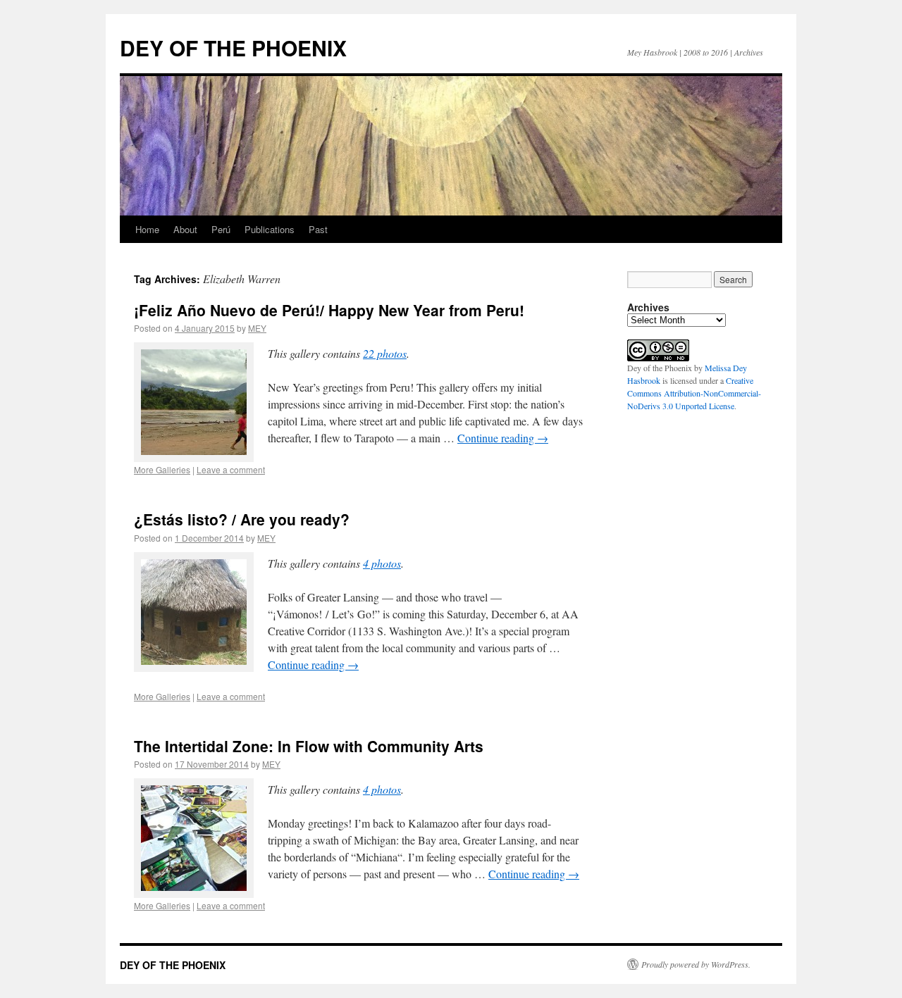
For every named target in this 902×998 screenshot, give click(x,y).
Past (318, 229)
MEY (257, 328)
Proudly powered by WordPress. (695, 964)
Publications (270, 229)
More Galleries (162, 469)
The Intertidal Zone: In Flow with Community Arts (308, 745)
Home (147, 229)
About (185, 229)
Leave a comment (231, 469)
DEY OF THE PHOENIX (233, 47)
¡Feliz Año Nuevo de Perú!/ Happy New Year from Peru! (329, 309)
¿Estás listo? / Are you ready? (242, 519)
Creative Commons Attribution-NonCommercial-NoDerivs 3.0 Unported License (694, 393)
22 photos (385, 353)
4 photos (382, 563)
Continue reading (502, 437)
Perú (220, 229)
